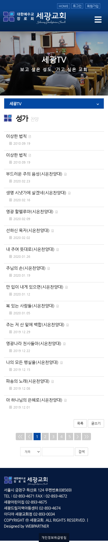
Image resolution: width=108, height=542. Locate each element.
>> (86, 436)
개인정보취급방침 (54, 537)
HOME (63, 6)
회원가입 (93, 6)
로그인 (77, 6)
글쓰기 (96, 423)
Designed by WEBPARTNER (26, 526)
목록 (80, 423)
